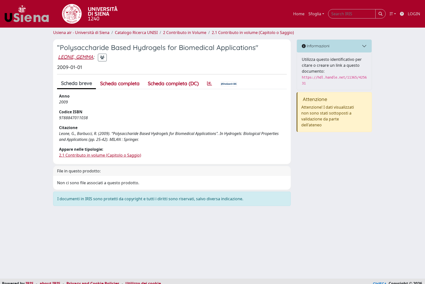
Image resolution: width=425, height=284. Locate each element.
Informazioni (317, 45)
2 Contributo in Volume (184, 32)
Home (298, 14)
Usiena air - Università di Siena (81, 32)
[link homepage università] (89, 14)
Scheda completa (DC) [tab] (173, 83)
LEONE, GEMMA (75, 57)
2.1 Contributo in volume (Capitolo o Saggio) (253, 32)
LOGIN (414, 14)
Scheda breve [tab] (76, 83)
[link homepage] (28, 14)
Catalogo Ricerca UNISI (136, 32)
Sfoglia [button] (314, 14)
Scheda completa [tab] (119, 83)
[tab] (209, 83)
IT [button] (391, 14)
